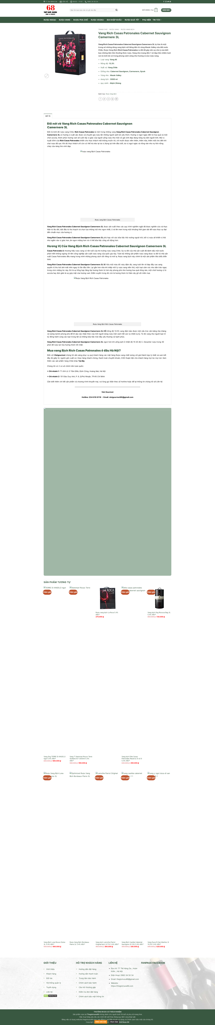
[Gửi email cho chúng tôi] (170, 1)
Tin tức (156, 20)
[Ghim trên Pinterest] (112, 99)
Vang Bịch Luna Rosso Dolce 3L (54, 943)
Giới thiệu (50, 969)
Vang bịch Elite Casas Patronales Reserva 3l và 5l (132, 758)
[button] (150, 10)
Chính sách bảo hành (88, 983)
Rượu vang (64, 20)
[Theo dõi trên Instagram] (166, 1)
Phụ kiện (146, 20)
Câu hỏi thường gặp (87, 987)
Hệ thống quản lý (53, 983)
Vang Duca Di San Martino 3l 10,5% (158, 943)
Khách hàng (51, 974)
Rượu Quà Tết (132, 20)
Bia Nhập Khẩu (114, 20)
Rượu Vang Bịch (127, 29)
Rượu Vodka (97, 20)
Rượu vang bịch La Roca (105, 612)
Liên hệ (49, 992)
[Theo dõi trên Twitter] (168, 1)
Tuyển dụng (51, 987)
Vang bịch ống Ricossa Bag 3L (159, 612)
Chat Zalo (114, 1022)
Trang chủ (102, 29)
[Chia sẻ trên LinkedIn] (116, 99)
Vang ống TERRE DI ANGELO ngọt (55, 758)
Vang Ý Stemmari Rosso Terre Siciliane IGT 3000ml (81, 758)
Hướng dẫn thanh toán (88, 974)
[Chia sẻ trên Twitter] (104, 99)
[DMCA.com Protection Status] (50, 996)
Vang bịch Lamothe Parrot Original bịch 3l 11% (105, 943)
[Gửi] (116, 10)
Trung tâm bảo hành (87, 978)
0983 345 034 (100, 1022)
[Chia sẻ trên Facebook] (100, 99)
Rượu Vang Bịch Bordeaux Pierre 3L (79, 943)
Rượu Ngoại (50, 20)
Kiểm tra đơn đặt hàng (88, 992)
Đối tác (49, 978)
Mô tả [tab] (47, 116)
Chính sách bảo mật (134, 1019)
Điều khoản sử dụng (116, 1019)
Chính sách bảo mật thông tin (91, 996)
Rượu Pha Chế (80, 20)
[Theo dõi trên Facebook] (163, 1)
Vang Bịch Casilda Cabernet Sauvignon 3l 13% (132, 943)
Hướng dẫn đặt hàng (87, 969)
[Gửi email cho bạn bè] (108, 99)
